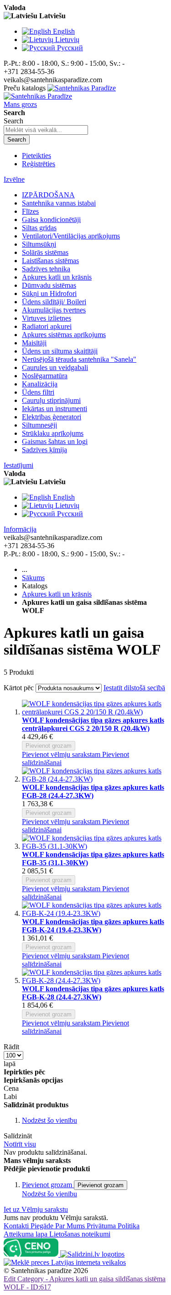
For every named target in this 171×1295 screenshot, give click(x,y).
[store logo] (60, 92)
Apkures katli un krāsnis (57, 594)
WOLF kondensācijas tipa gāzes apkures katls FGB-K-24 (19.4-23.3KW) (93, 926)
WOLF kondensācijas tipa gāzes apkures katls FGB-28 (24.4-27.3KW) (93, 791)
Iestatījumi (18, 465)
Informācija (20, 529)
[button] (62, 754)
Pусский (70, 48)
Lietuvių (67, 39)
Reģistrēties (38, 164)
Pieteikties (36, 155)
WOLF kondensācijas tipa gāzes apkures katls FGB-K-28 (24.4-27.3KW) (93, 993)
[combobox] (46, 130)
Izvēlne (14, 179)
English (64, 31)
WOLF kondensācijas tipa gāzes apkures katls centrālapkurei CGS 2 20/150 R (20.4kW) (93, 724)
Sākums (33, 577)
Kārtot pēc (19, 688)
